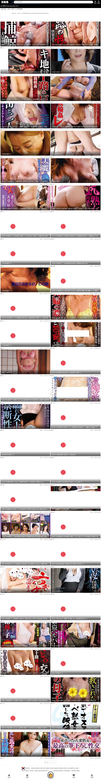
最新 (27, 777)
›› (54, 762)
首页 (95, 3)
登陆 (73, 777)
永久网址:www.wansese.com (9, 6)
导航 (98, 3)
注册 (92, 777)
